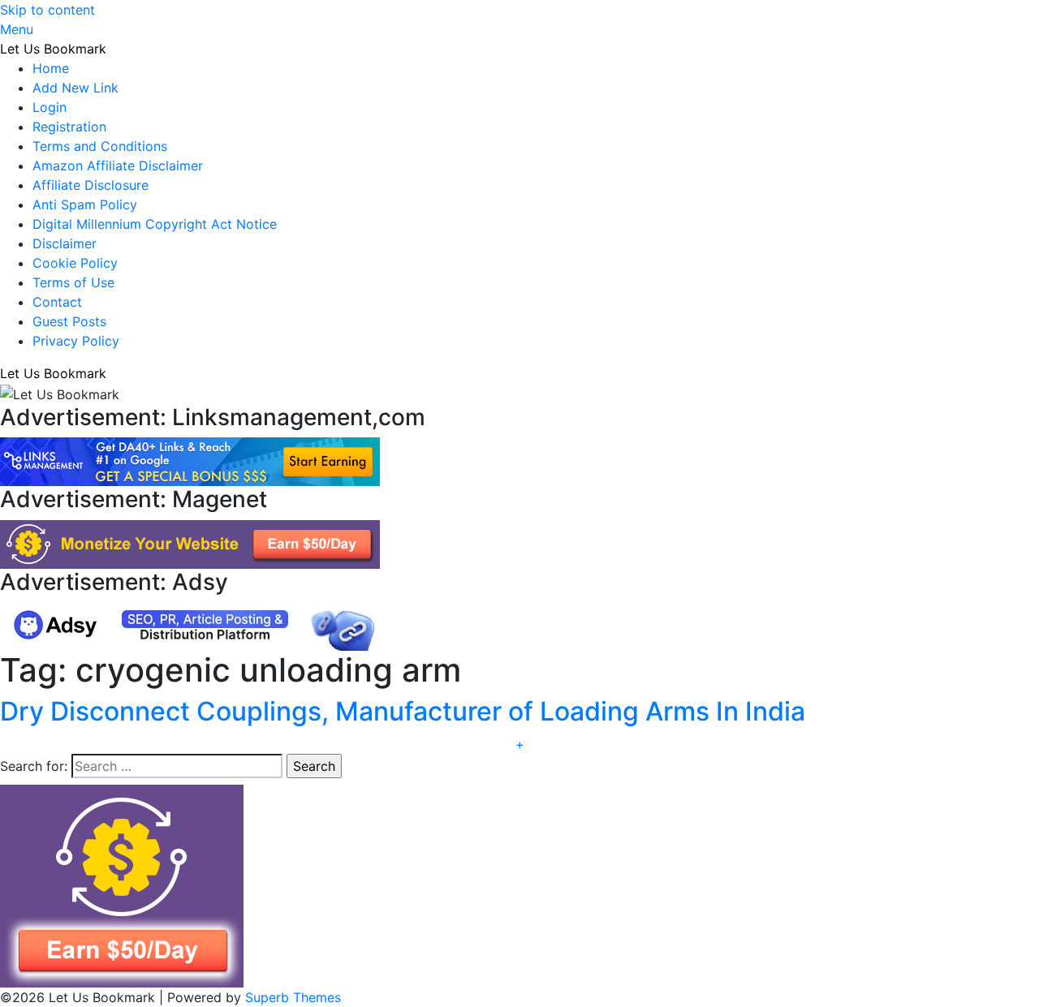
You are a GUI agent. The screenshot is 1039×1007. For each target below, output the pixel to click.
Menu (16, 29)
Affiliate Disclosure (90, 185)
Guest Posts (69, 321)
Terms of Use (73, 282)
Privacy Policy (75, 341)
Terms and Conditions (99, 146)
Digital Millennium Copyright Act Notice (154, 224)
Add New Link (75, 88)
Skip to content (47, 10)
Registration (69, 126)
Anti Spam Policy (84, 204)
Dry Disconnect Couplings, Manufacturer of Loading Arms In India (402, 711)
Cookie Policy (75, 263)
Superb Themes (293, 997)
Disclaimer (64, 243)
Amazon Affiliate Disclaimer (117, 165)
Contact (57, 302)
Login (49, 107)
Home (50, 68)
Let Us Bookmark (53, 49)
